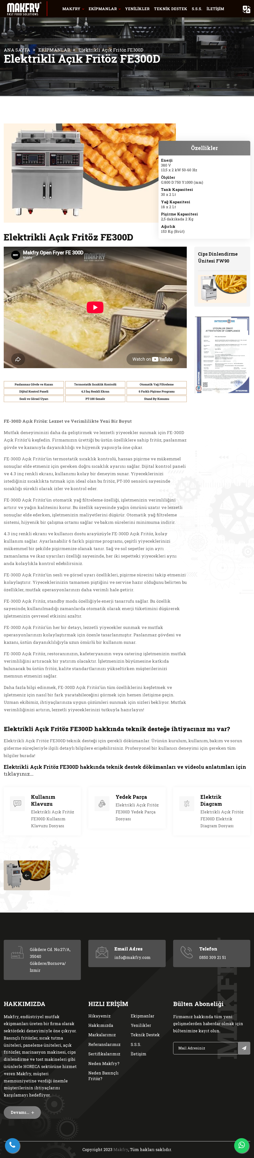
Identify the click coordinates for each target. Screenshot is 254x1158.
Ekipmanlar (142, 1015)
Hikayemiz (99, 1015)
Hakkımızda (100, 1025)
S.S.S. (197, 8)
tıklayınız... (18, 774)
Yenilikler (141, 1025)
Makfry (120, 1149)
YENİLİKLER (137, 8)
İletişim (138, 1053)
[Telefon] (12, 1145)
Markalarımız (102, 1034)
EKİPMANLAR (103, 8)
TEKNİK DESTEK (170, 8)
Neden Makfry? (103, 1063)
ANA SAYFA (17, 50)
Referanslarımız (104, 1044)
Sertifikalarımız (104, 1053)
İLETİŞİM (215, 8)
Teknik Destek (145, 1034)
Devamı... (20, 1112)
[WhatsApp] (241, 1145)
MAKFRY (71, 8)
